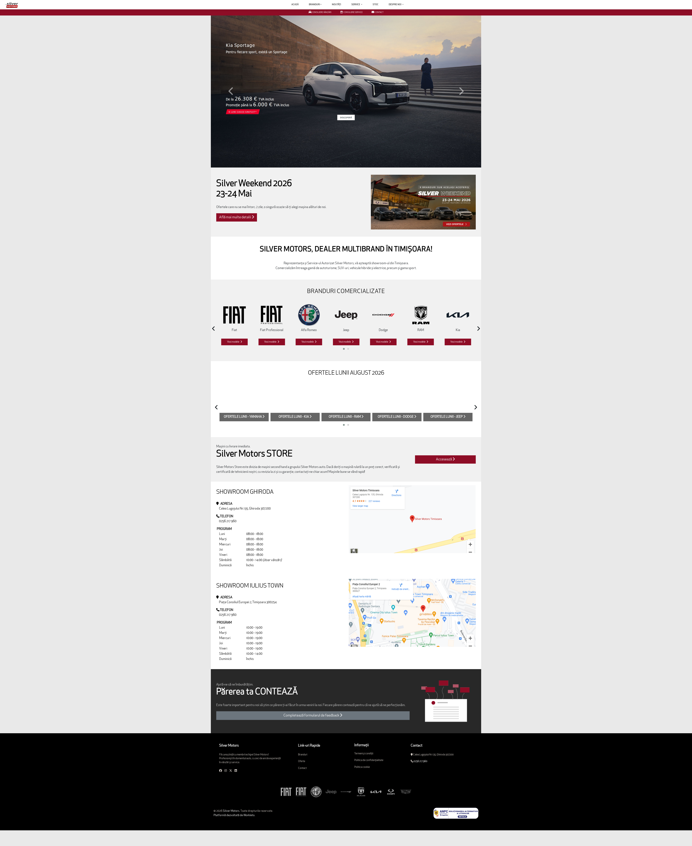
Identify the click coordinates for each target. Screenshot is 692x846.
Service (356, 4)
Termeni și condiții (363, 743)
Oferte (301, 750)
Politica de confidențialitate (368, 750)
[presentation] (213, 318)
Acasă (295, 4)
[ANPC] (455, 802)
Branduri (314, 4)
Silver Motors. (231, 800)
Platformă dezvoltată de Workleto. (234, 804)
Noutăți (336, 4)
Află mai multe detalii (235, 207)
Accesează (444, 449)
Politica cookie (362, 756)
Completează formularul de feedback (311, 705)
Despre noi (395, 4)
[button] (231, 86)
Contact (302, 757)
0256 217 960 (227, 510)
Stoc (375, 4)
